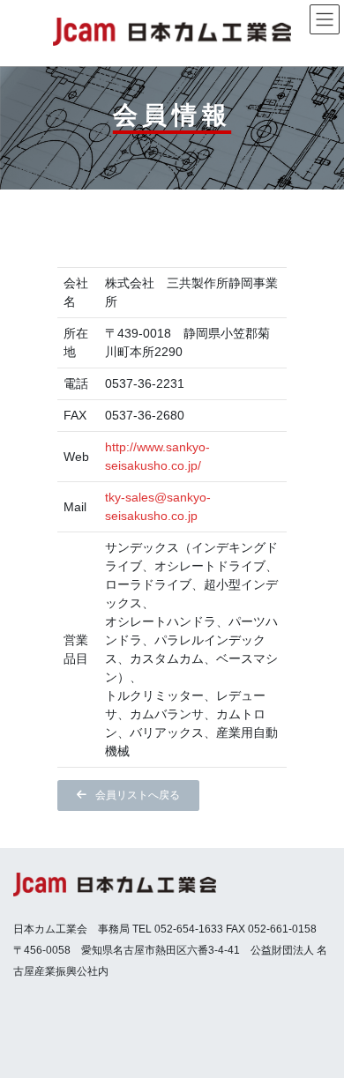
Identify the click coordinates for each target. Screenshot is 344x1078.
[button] (128, 795)
